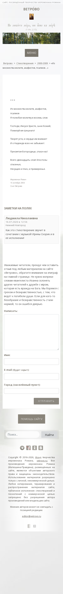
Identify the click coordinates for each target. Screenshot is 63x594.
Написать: (11, 311)
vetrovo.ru (42, 460)
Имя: (7, 355)
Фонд (38, 457)
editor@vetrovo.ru (31, 516)
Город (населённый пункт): (22, 384)
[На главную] (31, 2)
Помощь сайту (31, 419)
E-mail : (16, 369)
